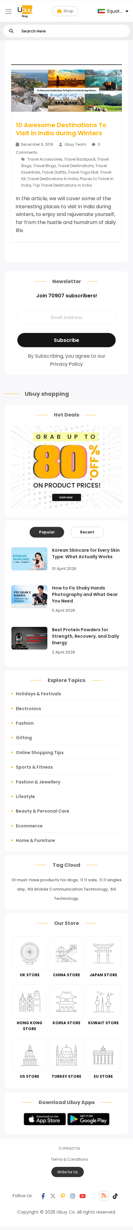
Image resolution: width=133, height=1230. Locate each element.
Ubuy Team (75, 144)
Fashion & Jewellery (38, 782)
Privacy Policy (66, 364)
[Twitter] (53, 1196)
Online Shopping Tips (40, 752)
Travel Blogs (44, 165)
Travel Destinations (76, 165)
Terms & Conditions (69, 1159)
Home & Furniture (35, 840)
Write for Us (67, 1172)
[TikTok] (115, 1196)
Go (11, 31)
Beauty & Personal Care (42, 811)
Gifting (24, 738)
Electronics (28, 709)
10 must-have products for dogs (44, 880)
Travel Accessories (44, 159)
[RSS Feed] (104, 1195)
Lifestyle (25, 796)
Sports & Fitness (34, 767)
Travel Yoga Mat (83, 172)
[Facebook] (43, 1196)
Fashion (25, 723)
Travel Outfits (54, 172)
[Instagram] (73, 1196)
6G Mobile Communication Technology (68, 889)
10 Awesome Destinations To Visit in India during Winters (61, 129)
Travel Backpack (80, 159)
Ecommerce (29, 826)
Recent (87, 532)
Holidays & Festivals (38, 694)
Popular (47, 532)
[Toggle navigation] (8, 11)
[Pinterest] (63, 1196)
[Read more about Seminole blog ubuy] (25, 11)
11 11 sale (88, 880)
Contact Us (69, 1148)
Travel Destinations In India (52, 178)
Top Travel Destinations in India (62, 185)
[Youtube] (82, 1196)
